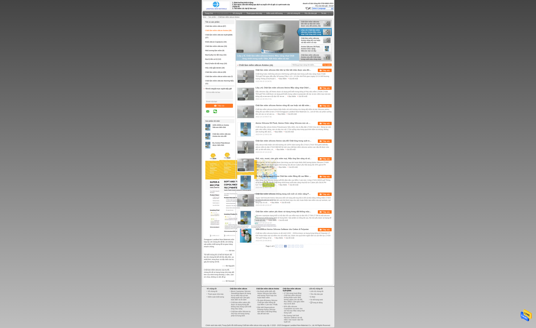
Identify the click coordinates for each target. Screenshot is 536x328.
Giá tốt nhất (293, 79)
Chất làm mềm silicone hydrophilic (219, 35)
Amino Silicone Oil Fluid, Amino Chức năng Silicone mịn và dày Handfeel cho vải (310, 49)
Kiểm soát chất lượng (274, 13)
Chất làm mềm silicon (213, 26)
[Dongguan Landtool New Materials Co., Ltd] (332, 8)
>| (301, 246)
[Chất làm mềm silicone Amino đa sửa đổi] (207, 139)
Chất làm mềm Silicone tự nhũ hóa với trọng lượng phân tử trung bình (241, 314)
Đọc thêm (283, 79)
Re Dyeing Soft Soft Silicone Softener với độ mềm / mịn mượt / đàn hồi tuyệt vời (293, 319)
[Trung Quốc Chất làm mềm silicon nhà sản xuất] (217, 5)
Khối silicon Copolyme (214, 42)
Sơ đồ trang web (316, 300)
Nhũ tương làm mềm (213, 51)
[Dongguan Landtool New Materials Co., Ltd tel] (222, 114)
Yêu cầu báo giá (321, 6)
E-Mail (312, 297)
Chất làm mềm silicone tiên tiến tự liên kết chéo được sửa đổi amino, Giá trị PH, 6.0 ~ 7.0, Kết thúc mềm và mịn (311, 24)
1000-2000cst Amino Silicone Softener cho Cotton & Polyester (282, 229)
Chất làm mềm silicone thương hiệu (219, 81)
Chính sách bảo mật (213, 325)
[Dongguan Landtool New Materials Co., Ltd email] (209, 113)
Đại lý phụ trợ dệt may (214, 55)
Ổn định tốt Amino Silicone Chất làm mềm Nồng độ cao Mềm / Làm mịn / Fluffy (283, 176)
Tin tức (323, 13)
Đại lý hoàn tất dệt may (214, 64)
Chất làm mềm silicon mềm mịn (217, 76)
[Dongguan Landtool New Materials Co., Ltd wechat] (216, 113)
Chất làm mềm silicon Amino (216, 30)
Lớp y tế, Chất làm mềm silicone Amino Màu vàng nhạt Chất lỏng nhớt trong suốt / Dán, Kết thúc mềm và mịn (311, 32)
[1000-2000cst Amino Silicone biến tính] (207, 130)
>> (297, 246)
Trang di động (317, 303)
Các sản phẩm (222, 13)
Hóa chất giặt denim (213, 68)
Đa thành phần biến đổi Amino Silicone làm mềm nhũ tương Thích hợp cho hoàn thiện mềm (267, 294)
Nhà (204, 17)
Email (331, 6)
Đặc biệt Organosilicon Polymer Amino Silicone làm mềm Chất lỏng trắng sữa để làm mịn (267, 310)
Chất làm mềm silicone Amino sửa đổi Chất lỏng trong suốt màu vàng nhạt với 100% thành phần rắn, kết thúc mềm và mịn (311, 57)
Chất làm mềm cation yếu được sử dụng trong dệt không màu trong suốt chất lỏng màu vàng (283, 212)
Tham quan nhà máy (254, 13)
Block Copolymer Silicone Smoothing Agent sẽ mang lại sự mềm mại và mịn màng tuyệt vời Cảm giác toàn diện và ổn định (241, 295)
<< (281, 246)
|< (276, 246)
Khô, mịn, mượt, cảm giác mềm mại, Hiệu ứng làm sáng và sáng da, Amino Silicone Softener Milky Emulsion (283, 158)
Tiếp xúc (220, 106)
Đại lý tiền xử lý (211, 59)
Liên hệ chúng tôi (293, 13)
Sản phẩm (212, 17)
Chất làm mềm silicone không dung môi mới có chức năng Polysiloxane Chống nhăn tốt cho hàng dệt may (283, 194)
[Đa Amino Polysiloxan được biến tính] (207, 148)
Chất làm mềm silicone (214, 46)
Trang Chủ (209, 13)
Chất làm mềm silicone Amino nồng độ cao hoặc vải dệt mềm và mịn (310, 40)
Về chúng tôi (237, 13)
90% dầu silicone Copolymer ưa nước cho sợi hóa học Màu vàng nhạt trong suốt (294, 310)
